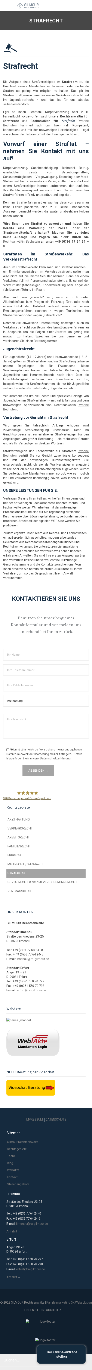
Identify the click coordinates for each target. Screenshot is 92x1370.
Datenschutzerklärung (55, 758)
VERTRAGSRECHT (20, 891)
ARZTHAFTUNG (18, 819)
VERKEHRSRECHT (20, 828)
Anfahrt (11, 1231)
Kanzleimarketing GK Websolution (69, 1302)
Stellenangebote (18, 1184)
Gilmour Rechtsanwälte (23, 1142)
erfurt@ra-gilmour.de (31, 990)
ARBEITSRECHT (18, 837)
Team (11, 1156)
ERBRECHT (15, 855)
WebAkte (13, 1170)
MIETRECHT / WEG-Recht (25, 864)
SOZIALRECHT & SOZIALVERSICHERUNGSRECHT (42, 882)
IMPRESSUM (34, 1119)
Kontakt (12, 1177)
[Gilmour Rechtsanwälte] (49, 5)
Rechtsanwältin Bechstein (21, 241)
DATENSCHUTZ (56, 1119)
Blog (10, 1163)
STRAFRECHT (17, 873)
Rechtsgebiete (17, 1149)
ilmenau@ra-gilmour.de (33, 959)
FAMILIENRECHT (19, 846)
